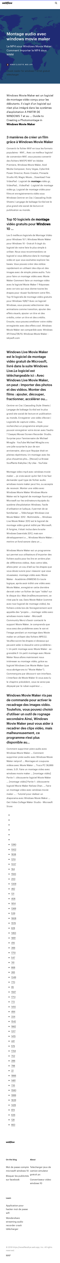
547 (13, 957)
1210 (13, 859)
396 (13, 1060)
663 (13, 1124)
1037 (13, 864)
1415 (13, 1036)
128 (13, 1119)
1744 (13, 1050)
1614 (13, 903)
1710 (13, 952)
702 (13, 1055)
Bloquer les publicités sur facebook (17, 1177)
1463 (13, 932)
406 (13, 898)
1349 (13, 977)
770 (13, 981)
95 (12, 986)
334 (13, 1016)
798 (13, 1065)
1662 (13, 1026)
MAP (8, 1255)
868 (13, 967)
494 (13, 1011)
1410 (13, 1006)
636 (13, 1114)
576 (13, 1045)
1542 (13, 1021)
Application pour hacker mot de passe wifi (17, 1209)
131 (12, 893)
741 (12, 962)
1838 (13, 854)
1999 (13, 1095)
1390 (13, 844)
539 (13, 913)
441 (13, 1040)
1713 (13, 996)
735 (13, 1085)
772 (13, 1001)
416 (13, 942)
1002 (13, 849)
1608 (13, 918)
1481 (13, 1080)
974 (13, 1109)
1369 (13, 908)
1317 (13, 1031)
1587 (13, 991)
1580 (13, 1090)
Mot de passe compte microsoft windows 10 (17, 1168)
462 (13, 888)
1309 (13, 883)
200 (13, 878)
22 (12, 1070)
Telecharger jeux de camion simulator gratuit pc (40, 1170)
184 (13, 869)
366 (13, 947)
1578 (13, 923)
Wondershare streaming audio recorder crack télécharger (14, 1223)
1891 (13, 937)
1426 (13, 1104)
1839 (13, 1099)
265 (13, 972)
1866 (13, 1075)
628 (13, 927)
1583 (13, 873)
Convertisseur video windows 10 (40, 1181)
